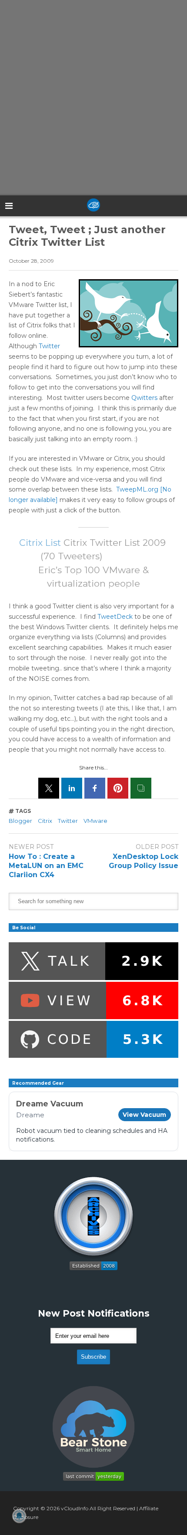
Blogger (20, 820)
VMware (95, 820)
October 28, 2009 (31, 260)
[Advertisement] (93, 97)
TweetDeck (115, 617)
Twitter (49, 346)
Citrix (45, 820)
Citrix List (40, 542)
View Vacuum (144, 1114)
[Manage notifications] (19, 1516)
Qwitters (144, 398)
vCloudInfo (74, 1508)
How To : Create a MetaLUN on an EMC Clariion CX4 (46, 865)
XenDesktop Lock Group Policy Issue (143, 861)
